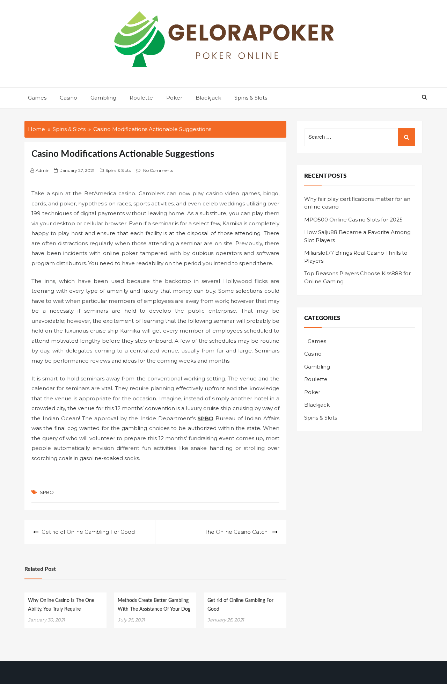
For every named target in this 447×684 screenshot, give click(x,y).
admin (43, 170)
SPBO (47, 492)
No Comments (158, 170)
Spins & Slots (250, 97)
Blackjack (208, 97)
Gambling (103, 97)
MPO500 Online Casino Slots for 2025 (353, 219)
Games (37, 97)
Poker (174, 97)
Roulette (141, 97)
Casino (68, 97)
